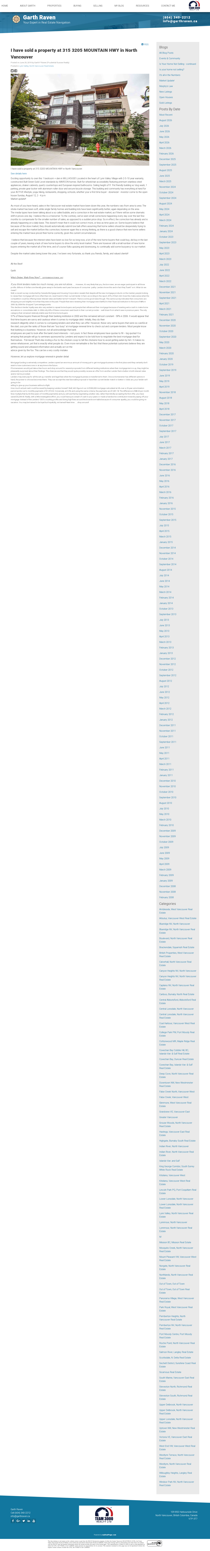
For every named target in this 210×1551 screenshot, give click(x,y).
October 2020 (166, 331)
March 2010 (165, 819)
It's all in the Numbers (169, 75)
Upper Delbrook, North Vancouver (176, 1404)
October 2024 (166, 192)
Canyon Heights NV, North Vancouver (177, 971)
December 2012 (167, 659)
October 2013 (166, 609)
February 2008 (166, 897)
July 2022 (164, 264)
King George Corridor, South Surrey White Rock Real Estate (176, 1168)
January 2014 (166, 603)
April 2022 (164, 276)
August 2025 (165, 170)
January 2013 (166, 653)
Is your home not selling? (171, 69)
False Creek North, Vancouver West (177, 1091)
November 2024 (167, 187)
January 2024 (166, 231)
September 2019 (167, 370)
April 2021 (164, 303)
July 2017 (164, 436)
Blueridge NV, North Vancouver (174, 924)
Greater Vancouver (168, 1117)
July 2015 (164, 525)
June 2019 (164, 375)
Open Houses (166, 97)
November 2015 (167, 509)
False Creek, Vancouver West (173, 1097)
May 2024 (164, 209)
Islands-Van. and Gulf (169, 1161)
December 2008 (167, 886)
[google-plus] (19, 1521)
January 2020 (166, 359)
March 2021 (165, 309)
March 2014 (165, 592)
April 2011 (164, 758)
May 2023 (164, 248)
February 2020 (166, 353)
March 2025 (165, 181)
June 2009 (164, 853)
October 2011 (166, 736)
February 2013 (166, 647)
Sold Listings (165, 103)
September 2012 (167, 675)
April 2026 (164, 142)
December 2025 (167, 159)
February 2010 (166, 825)
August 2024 (165, 203)
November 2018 (167, 392)
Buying (77, 6)
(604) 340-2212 (176, 17)
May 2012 (164, 697)
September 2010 (167, 797)
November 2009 (167, 836)
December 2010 (167, 781)
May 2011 (164, 753)
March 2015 (165, 536)
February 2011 (166, 770)
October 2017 (166, 425)
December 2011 (167, 725)
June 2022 (164, 270)
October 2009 (166, 842)
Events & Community (169, 58)
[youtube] (34, 1521)
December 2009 (167, 831)
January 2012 (166, 720)
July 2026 (164, 126)
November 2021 (167, 292)
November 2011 (167, 731)
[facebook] (13, 1521)
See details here (19, 173)
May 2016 (164, 481)
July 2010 (164, 808)
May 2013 (164, 631)
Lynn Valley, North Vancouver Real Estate (36, 66)
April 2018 (164, 409)
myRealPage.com (109, 1535)
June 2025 (164, 176)
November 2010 (167, 786)
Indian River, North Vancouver (174, 1146)
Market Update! (166, 80)
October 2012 (166, 670)
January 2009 (166, 881)
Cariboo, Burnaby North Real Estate (176, 994)
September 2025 (167, 165)
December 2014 (167, 547)
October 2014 (166, 559)
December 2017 (167, 414)
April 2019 (164, 387)
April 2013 (164, 636)
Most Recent (165, 115)
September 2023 (167, 242)
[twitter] (24, 1521)
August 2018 (165, 398)
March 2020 (165, 348)
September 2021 (167, 298)
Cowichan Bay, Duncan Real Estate (176, 1059)
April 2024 (164, 214)
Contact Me (168, 6)
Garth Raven (39, 17)
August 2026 (165, 120)
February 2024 (166, 226)
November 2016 (167, 470)
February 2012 (166, 714)
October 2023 (166, 237)
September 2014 (167, 564)
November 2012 (167, 664)
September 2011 (167, 742)
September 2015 (167, 520)
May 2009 (164, 858)
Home (4, 6)
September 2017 (167, 431)
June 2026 (164, 131)
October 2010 (166, 792)
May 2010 (164, 814)
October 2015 (166, 514)
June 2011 (164, 747)
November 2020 (167, 325)
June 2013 (164, 625)
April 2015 (164, 531)
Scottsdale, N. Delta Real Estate (175, 1357)
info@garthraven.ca (180, 21)
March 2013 (165, 642)
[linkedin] (29, 1521)
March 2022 (165, 281)
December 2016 (167, 464)
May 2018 (164, 403)
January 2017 (166, 459)
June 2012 (164, 692)
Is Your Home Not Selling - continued (177, 64)
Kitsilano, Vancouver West (172, 1175)
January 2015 (166, 542)
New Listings (165, 92)
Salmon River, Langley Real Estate (176, 1352)
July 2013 (164, 620)
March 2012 (165, 708)
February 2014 (166, 597)
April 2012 (164, 703)
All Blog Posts (166, 53)
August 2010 (165, 803)
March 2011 (165, 764)
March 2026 (165, 148)
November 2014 (167, 553)
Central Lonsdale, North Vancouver (176, 1009)
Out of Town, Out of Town (172, 1284)
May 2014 (164, 586)
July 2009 (164, 847)
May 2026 (164, 137)
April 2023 (164, 253)
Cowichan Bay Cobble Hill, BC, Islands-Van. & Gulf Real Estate (174, 1052)
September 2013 (167, 614)
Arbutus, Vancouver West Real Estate (177, 918)
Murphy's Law (166, 86)
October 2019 (166, 364)
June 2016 (164, 475)
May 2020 (164, 342)
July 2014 (164, 575)
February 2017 (166, 453)
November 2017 (167, 420)
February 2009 (166, 875)
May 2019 (164, 381)
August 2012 (165, 681)
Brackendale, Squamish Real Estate (176, 947)
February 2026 (166, 153)
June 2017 (164, 442)
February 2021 (166, 314)
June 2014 (164, 581)
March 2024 (165, 220)
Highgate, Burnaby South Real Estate (177, 1141)
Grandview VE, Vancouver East (174, 1112)
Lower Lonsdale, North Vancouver (176, 1199)
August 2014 (165, 570)
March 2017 (165, 448)
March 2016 (165, 492)
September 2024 (167, 198)
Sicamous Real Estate (170, 1372)
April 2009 (164, 864)
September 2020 (167, 337)
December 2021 (167, 287)
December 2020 (167, 320)
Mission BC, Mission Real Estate (175, 1242)
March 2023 (165, 259)
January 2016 (166, 503)
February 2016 (166, 498)
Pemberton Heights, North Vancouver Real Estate (172, 1318)
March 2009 (165, 869)
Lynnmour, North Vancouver (173, 1222)
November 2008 (167, 892)
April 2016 (164, 486)
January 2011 (166, 775)
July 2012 (164, 686)
